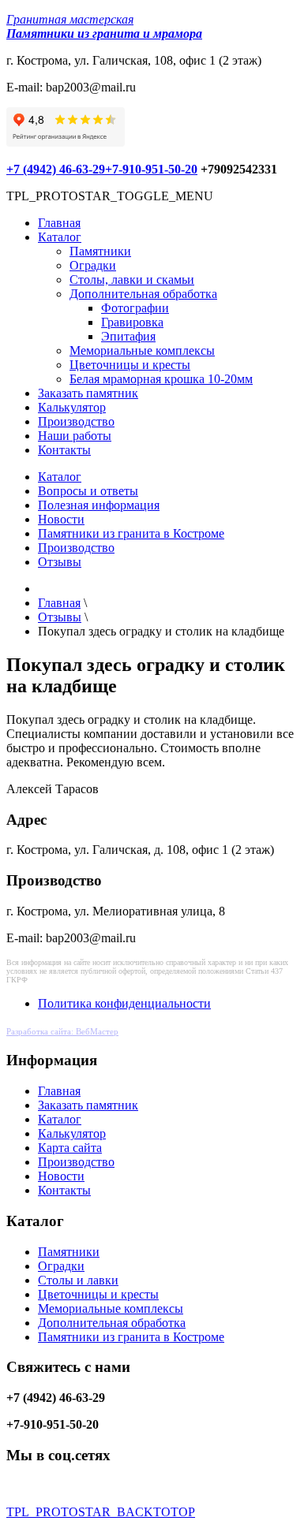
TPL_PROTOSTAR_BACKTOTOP (100, 1512)
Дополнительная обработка (143, 293)
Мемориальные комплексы (142, 350)
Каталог (59, 237)
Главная (59, 222)
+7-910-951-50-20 (151, 169)
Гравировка (132, 322)
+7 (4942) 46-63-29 (55, 169)
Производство (76, 421)
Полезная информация (99, 505)
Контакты (64, 450)
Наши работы (74, 435)
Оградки (92, 265)
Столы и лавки (78, 1280)
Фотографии (135, 308)
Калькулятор (72, 407)
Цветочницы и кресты (129, 364)
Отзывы (59, 561)
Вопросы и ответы (88, 491)
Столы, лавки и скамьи (131, 279)
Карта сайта (70, 1147)
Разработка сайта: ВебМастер (62, 1031)
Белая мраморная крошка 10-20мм (161, 379)
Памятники (100, 251)
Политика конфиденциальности (124, 1003)
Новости (61, 519)
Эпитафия (128, 336)
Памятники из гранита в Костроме (131, 533)
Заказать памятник (88, 393)
